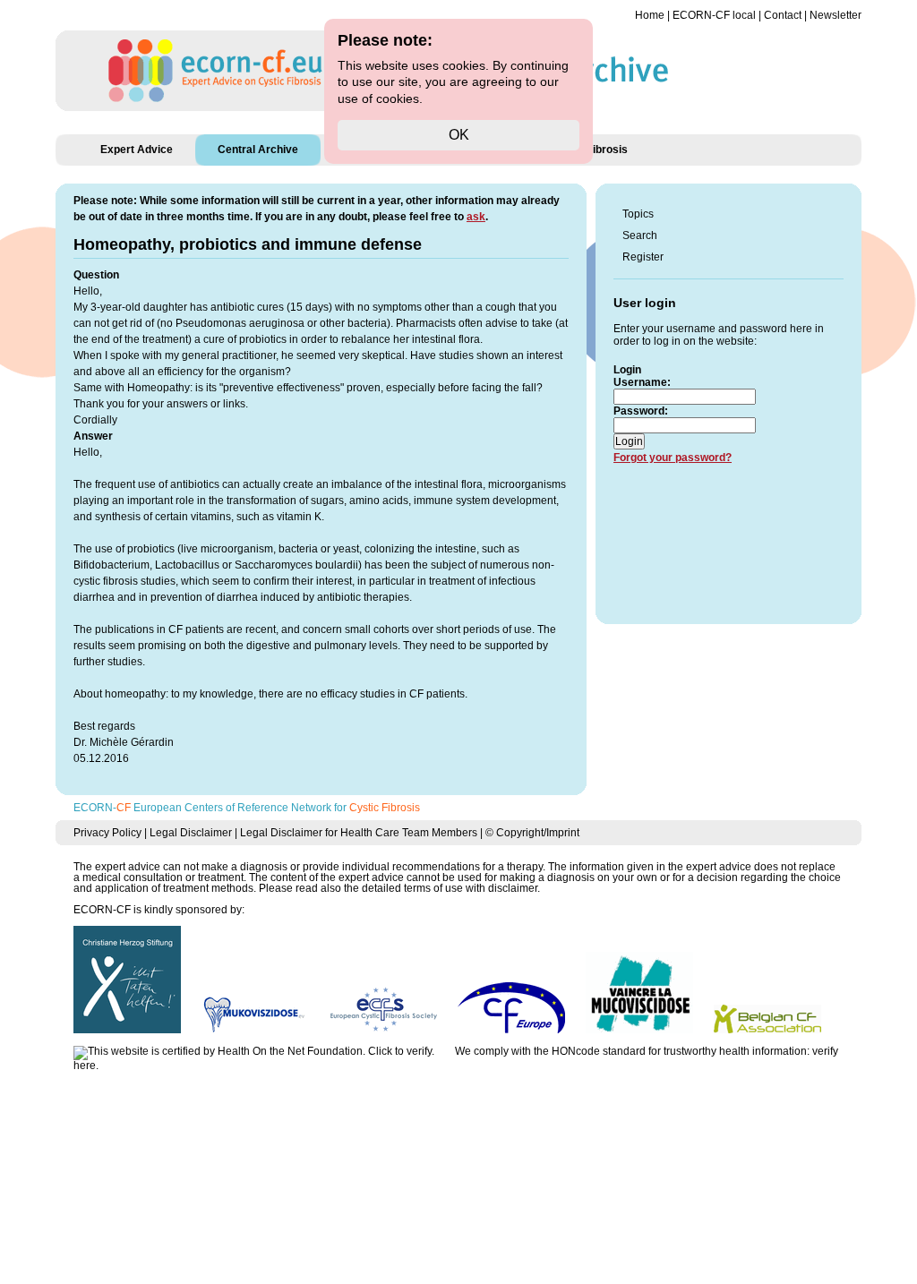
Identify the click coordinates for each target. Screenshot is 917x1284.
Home (649, 15)
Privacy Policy (107, 832)
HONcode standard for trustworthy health (651, 1051)
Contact (782, 15)
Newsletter (835, 15)
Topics (638, 214)
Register (643, 257)
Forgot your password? (672, 457)
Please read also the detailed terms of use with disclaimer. (399, 888)
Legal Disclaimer (191, 832)
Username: (642, 382)
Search (639, 235)
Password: (640, 411)
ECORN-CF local (714, 15)
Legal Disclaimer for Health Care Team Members (358, 832)
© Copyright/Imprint (532, 832)
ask (476, 216)
